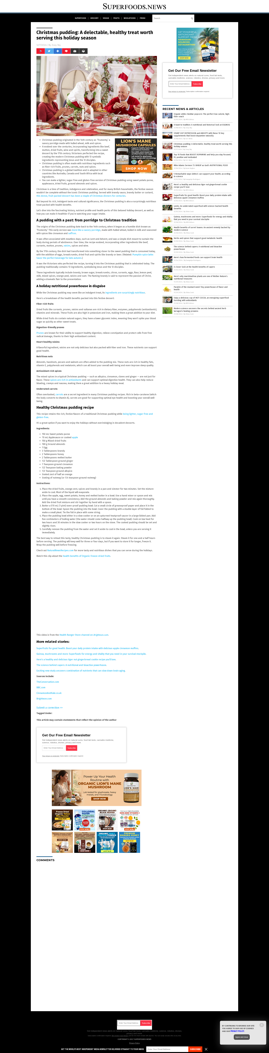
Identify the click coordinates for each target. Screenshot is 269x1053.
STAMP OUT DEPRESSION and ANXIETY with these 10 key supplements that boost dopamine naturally (199, 134)
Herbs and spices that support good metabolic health (198, 238)
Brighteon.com (44, 698)
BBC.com (40, 687)
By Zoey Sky (188, 128)
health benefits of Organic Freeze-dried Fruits (86, 556)
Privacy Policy (134, 1043)
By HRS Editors (189, 119)
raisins (67, 245)
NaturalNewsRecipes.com (60, 550)
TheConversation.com (47, 682)
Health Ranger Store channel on (83, 635)
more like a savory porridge (86, 230)
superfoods (80, 18)
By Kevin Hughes (189, 168)
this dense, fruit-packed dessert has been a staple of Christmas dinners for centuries (81, 196)
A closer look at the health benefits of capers (194, 267)
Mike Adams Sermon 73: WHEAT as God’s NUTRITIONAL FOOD (201, 165)
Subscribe (195, 1049)
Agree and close (241, 1037)
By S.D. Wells (188, 139)
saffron (72, 233)
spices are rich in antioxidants (66, 380)
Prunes (40, 333)
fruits (116, 18)
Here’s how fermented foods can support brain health (198, 257)
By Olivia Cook (189, 211)
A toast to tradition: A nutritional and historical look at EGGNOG (202, 125)
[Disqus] (96, 899)
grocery (94, 18)
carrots (59, 394)
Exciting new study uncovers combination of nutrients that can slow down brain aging (80, 670)
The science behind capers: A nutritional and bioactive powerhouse (71, 665)
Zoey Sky (56, 45)
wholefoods (129, 18)
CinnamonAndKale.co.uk (49, 693)
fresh (142, 18)
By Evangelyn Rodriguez (192, 179)
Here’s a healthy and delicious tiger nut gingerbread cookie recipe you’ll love (76, 659)
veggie (106, 18)
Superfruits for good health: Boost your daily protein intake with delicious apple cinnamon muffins (87, 648)
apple (75, 437)
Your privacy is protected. (51, 756)
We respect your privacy (120, 1035)
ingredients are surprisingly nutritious (125, 292)
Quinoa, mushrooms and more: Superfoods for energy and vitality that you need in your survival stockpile (91, 654)
